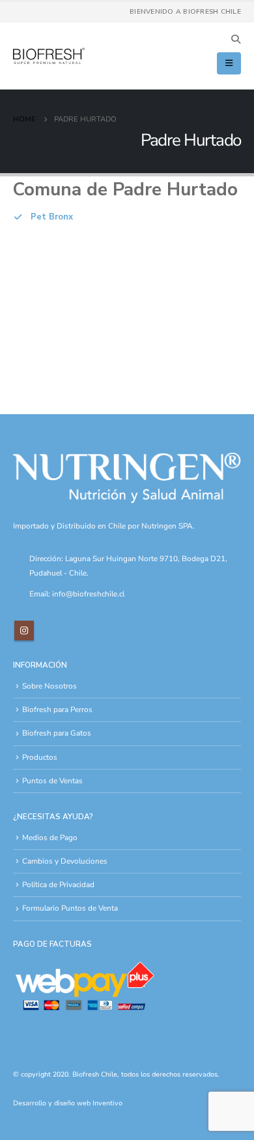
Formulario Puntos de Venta (70, 908)
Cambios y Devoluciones (64, 861)
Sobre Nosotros (49, 686)
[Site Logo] (49, 56)
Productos (39, 757)
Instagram (24, 630)
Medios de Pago (50, 837)
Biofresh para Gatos (56, 733)
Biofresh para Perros (57, 709)
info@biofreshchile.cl (88, 594)
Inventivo (107, 1103)
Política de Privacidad (58, 884)
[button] (235, 40)
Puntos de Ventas (52, 780)
